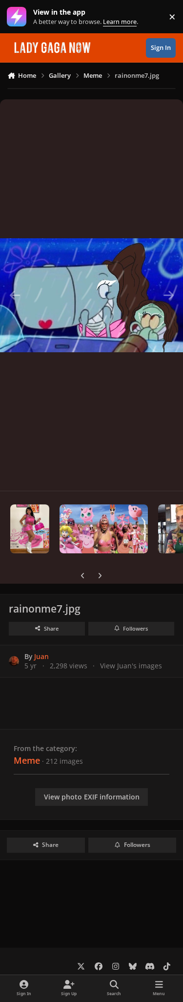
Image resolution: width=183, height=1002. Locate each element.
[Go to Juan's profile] (14, 661)
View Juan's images (131, 665)
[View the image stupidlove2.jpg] (29, 528)
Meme (27, 760)
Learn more (19, 17)
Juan (41, 656)
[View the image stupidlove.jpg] (104, 528)
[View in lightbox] (91, 295)
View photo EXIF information (92, 796)
